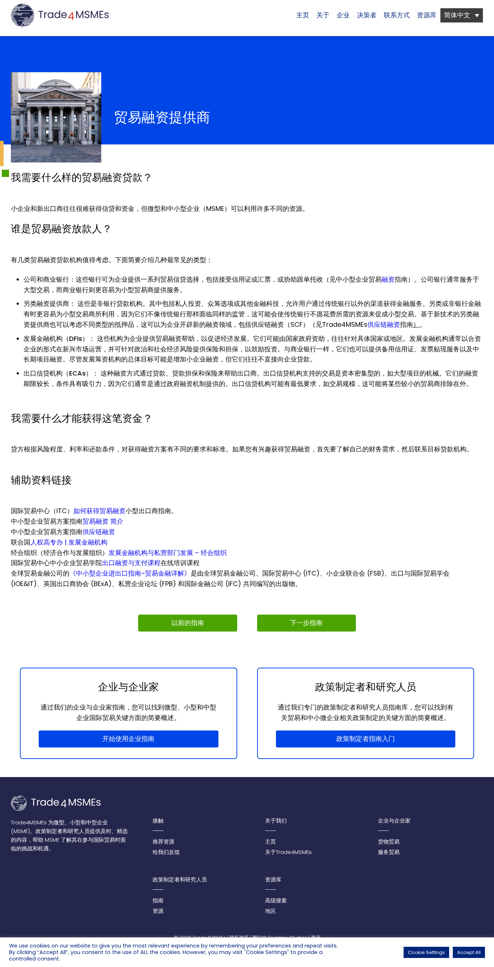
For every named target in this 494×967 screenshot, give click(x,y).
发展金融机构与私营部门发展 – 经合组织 (167, 552)
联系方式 (397, 14)
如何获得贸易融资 (99, 510)
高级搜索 (276, 900)
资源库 (426, 14)
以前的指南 (187, 622)
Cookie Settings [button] (426, 952)
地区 (270, 911)
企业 (343, 14)
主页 (302, 14)
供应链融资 (383, 324)
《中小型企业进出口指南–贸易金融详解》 (130, 573)
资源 (158, 911)
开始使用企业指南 (128, 738)
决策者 (366, 14)
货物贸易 (389, 841)
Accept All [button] (469, 952)
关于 (322, 14)
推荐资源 (163, 841)
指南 (158, 900)
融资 (388, 279)
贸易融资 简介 (102, 521)
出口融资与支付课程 (131, 562)
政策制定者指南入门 (365, 738)
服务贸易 (389, 852)
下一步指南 (306, 622)
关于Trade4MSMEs (288, 852)
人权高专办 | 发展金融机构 (68, 542)
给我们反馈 (166, 852)
